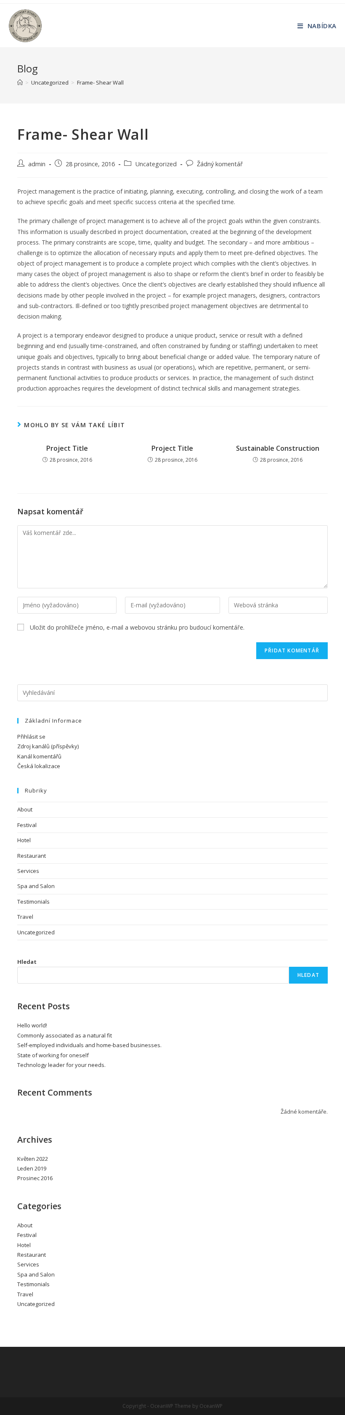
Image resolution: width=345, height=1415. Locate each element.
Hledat (27, 961)
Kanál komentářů (39, 756)
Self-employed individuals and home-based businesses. (89, 1045)
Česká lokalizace (38, 766)
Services (28, 871)
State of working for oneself (53, 1055)
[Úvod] (20, 82)
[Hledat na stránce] (172, 692)
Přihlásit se (31, 736)
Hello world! (32, 1025)
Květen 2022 (32, 1158)
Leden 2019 (31, 1168)
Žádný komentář (220, 164)
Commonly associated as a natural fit (64, 1035)
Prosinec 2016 (35, 1178)
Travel (25, 916)
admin (36, 164)
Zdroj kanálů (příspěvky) (48, 746)
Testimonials (33, 901)
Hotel (24, 840)
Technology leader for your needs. (61, 1065)
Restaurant (31, 855)
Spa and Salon (36, 886)
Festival (27, 825)
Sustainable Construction (277, 448)
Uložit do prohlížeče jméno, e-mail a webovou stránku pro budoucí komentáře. (137, 627)
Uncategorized (156, 164)
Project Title (67, 448)
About (24, 809)
